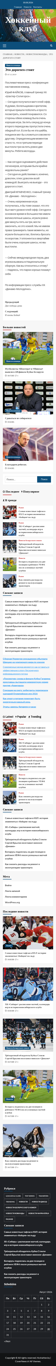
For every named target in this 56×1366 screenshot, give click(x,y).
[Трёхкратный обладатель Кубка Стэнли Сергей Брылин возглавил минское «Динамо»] (10, 546)
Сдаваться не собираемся (18, 418)
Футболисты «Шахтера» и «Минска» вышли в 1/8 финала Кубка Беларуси (24, 370)
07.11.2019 (11, 74)
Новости (27, 7)
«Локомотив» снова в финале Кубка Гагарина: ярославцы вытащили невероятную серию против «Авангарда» (27, 682)
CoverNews (21, 1361)
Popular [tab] (21, 717)
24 (7, 1329)
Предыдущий (13, 303)
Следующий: (12, 313)
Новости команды (13, 65)
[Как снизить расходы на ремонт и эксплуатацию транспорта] (10, 580)
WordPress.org (12, 902)
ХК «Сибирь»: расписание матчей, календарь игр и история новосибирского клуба (32, 531)
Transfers (43, 1196)
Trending (10, 1202)
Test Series (29, 1196)
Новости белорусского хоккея (30, 541)
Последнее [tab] (12, 491)
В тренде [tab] (10, 500)
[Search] (51, 45)
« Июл (7, 1341)
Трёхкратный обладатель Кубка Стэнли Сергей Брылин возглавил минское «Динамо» (32, 548)
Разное (21, 508)
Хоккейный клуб (28, 24)
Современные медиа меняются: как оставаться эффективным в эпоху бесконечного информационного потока (26, 670)
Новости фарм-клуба (38, 1213)
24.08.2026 (10, 959)
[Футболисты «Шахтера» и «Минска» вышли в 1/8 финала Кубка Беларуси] (28, 348)
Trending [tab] (35, 717)
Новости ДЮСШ (39, 1202)
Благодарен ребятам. (16, 464)
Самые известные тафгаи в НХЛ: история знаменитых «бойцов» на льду (32, 514)
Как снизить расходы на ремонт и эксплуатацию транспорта (31, 582)
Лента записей (12, 891)
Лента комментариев (16, 896)
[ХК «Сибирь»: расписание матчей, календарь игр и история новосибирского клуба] (10, 528)
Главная (18, 7)
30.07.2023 (10, 376)
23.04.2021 (10, 422)
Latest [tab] (9, 717)
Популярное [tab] (30, 491)
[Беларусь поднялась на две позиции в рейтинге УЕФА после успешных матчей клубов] (10, 564)
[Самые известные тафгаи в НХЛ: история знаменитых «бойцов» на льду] (10, 512)
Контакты (37, 7)
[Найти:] (21, 479)
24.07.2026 (10, 1062)
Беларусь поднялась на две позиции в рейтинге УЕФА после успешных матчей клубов (32, 566)
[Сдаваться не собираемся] (28, 398)
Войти (8, 885)
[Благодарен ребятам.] (28, 444)
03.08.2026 (10, 1011)
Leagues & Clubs (13, 1196)
